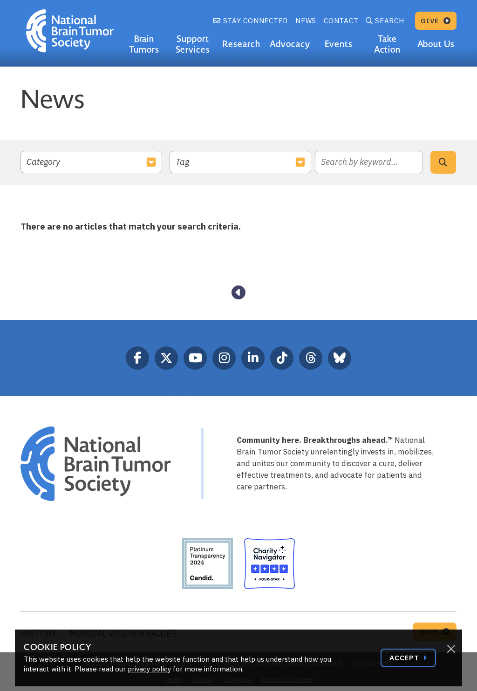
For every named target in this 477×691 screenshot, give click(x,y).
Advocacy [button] (290, 44)
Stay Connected (254, 20)
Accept (405, 657)
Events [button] (339, 44)
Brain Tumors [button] (144, 44)
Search (389, 20)
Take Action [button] (387, 44)
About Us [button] (436, 44)
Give (431, 20)
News (305, 20)
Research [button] (241, 44)
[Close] (451, 649)
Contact (341, 20)
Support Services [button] (193, 44)
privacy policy (149, 668)
